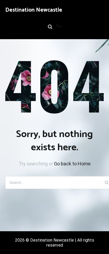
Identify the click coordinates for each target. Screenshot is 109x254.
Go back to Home (72, 163)
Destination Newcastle (33, 10)
